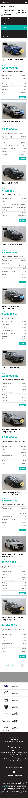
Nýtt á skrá (6, 36)
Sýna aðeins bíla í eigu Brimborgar (9, 13)
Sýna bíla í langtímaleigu (22, 12)
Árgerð (5, 28)
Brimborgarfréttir (15, 768)
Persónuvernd (14, 739)
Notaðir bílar (12, 782)
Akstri (4, 32)
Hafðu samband (14, 737)
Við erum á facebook (14, 775)
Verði (4, 23)
